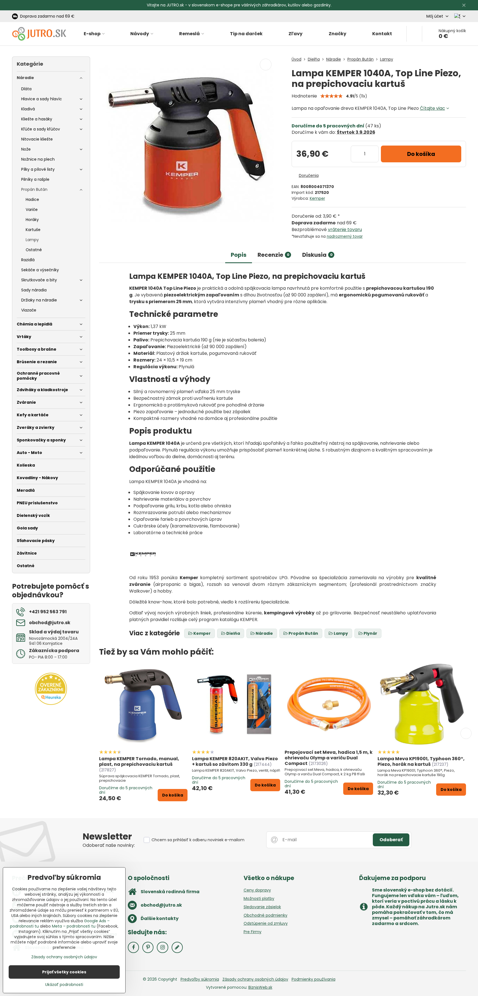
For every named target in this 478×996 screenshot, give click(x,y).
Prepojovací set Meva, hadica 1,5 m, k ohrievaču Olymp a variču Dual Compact (329, 758)
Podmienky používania (313, 979)
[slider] (331, 96)
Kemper (317, 198)
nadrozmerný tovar (345, 236)
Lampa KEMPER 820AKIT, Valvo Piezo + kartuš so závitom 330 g (235, 761)
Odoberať (391, 839)
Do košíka (421, 154)
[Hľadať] (414, 34)
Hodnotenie (304, 96)
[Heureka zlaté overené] (51, 703)
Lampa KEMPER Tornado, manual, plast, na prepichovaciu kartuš (139, 761)
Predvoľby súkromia (200, 979)
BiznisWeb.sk (260, 987)
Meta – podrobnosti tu (73, 926)
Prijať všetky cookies (64, 972)
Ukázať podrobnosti (64, 984)
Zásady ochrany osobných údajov (255, 979)
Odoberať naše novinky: (109, 845)
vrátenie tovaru (345, 229)
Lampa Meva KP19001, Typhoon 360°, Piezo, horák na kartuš (421, 761)
